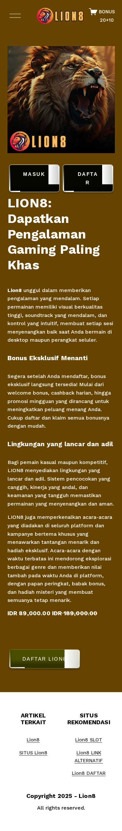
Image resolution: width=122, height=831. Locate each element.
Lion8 (14, 290)
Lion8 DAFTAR (89, 773)
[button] (61, 660)
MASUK (34, 174)
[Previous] (17, 100)
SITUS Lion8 (33, 753)
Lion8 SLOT (88, 740)
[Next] (105, 100)
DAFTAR (88, 178)
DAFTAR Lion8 (44, 659)
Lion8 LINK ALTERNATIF (89, 757)
